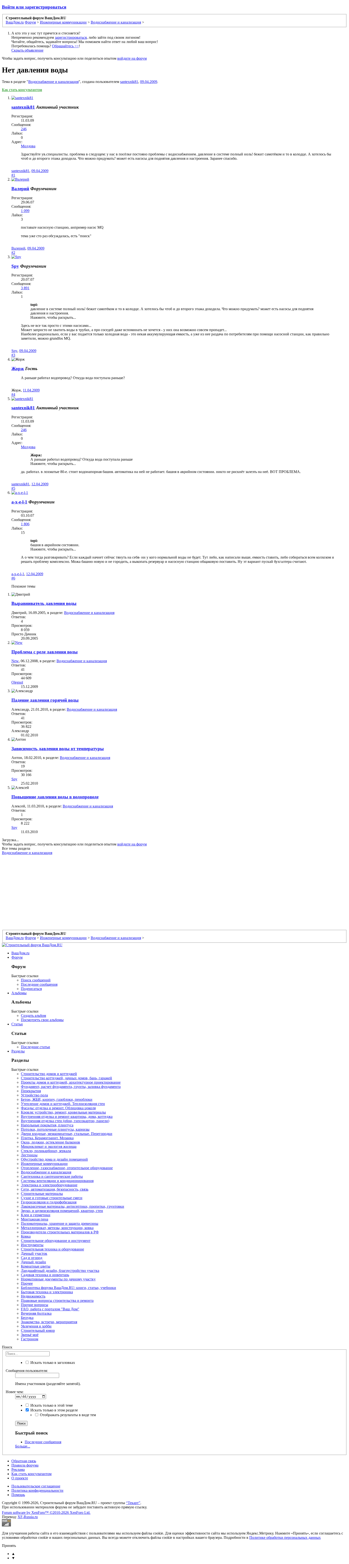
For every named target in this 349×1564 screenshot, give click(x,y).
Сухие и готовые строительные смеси (51, 1198)
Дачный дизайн (33, 1262)
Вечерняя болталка (36, 1313)
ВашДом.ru (20, 953)
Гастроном (29, 1339)
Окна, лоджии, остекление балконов (50, 1142)
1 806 (25, 524)
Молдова (28, 146)
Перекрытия (31, 1091)
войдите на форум (132, 58)
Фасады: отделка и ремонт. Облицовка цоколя (58, 1108)
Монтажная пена (34, 1219)
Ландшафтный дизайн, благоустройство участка (60, 1271)
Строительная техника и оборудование (52, 1249)
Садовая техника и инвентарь (45, 1275)
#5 (13, 488)
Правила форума (24, 1465)
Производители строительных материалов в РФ (60, 1232)
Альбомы (19, 993)
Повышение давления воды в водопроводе (55, 796)
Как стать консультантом (22, 90)
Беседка (27, 1318)
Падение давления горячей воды (45, 700)
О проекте (19, 1478)
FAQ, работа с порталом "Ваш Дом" (50, 1309)
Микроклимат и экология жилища (48, 1146)
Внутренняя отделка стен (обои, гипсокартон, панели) (65, 1121)
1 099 (25, 211)
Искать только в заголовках (52, 1363)
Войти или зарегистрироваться (34, 7)
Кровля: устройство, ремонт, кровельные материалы (63, 1112)
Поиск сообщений (36, 980)
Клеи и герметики (35, 1215)
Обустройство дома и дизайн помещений (54, 1159)
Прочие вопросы (34, 1305)
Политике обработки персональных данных (285, 1537)
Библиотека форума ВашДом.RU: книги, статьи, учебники (68, 1288)
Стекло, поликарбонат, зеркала (46, 1151)
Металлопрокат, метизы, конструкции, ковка (57, 1228)
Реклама (18, 1469)
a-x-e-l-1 (19, 501)
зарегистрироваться (71, 37)
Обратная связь (23, 1461)
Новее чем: (15, 1392)
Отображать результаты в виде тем (67, 1415)
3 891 (25, 288)
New (15, 661)
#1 (13, 175)
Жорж (17, 368)
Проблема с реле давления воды (44, 651)
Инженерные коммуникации (44, 1164)
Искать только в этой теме (51, 1405)
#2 (13, 253)
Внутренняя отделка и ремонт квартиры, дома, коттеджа (67, 1117)
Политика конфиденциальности (37, 1490)
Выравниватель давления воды (43, 603)
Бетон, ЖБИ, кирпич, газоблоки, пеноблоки (56, 1099)
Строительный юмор (38, 1330)
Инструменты (32, 1245)
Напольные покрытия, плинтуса (47, 1125)
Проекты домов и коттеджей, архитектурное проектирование (71, 1082)
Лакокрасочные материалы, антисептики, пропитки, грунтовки (72, 1206)
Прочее (27, 1283)
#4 (13, 394)
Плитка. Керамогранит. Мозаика (47, 1138)
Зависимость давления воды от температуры (57, 748)
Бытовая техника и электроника (47, 1292)
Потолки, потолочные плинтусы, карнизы (55, 1129)
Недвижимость (33, 1296)
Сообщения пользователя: (27, 1371)
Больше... (22, 1446)
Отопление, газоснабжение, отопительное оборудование (67, 1168)
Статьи (17, 1024)
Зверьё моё (29, 1335)
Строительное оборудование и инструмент (55, 1241)
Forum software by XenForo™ (46, 1513)
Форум (17, 957)
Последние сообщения (39, 984)
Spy (15, 266)
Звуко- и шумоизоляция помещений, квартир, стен (62, 1211)
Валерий (20, 188)
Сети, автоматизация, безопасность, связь (54, 1189)
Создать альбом (33, 1016)
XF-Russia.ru (28, 1517)
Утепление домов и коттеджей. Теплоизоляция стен (63, 1104)
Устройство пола (34, 1095)
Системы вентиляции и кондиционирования (57, 1181)
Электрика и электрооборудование (49, 1185)
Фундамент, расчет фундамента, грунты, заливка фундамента (71, 1087)
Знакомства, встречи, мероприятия (49, 1322)
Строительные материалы (42, 1194)
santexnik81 (129, 82)
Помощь (18, 1495)
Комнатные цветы (35, 1266)
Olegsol (17, 682)
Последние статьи (35, 1047)
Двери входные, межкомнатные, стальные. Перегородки (66, 1134)
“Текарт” (133, 1503)
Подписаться (31, 989)
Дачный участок (34, 1253)
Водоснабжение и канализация (53, 82)
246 (24, 129)
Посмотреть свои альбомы (42, 1020)
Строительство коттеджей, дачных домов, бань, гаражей (66, 1078)
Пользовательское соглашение (35, 1486)
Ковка (26, 1236)
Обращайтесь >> (65, 46)
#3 (13, 355)
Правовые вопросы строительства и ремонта (57, 1301)
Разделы (18, 1051)
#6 (13, 578)
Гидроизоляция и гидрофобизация (48, 1202)
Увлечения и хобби (36, 1326)
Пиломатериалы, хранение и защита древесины (59, 1223)
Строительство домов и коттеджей (49, 1074)
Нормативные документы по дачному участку (58, 1279)
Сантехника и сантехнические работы (52, 1176)
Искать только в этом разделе (53, 1410)
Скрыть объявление (27, 50)
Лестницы (29, 1155)
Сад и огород (31, 1258)
